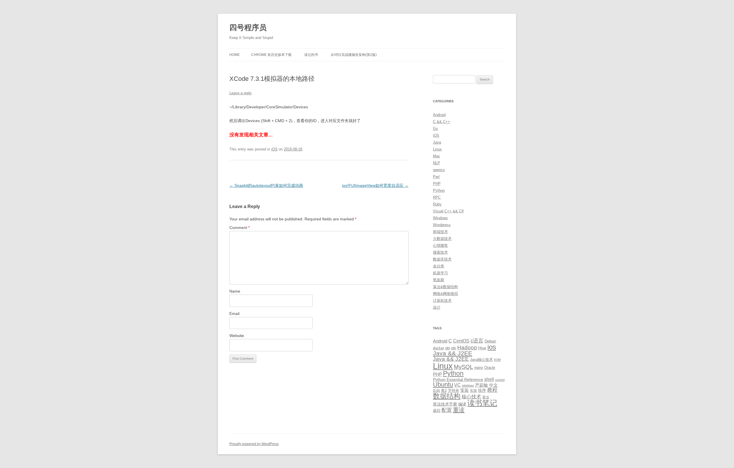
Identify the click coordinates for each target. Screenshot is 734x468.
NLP (436, 163)
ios (491, 347)
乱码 (436, 391)
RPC (437, 197)
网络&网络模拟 (445, 293)
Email (234, 313)
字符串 (453, 390)
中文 (493, 385)
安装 (464, 390)
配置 (447, 410)
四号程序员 (248, 27)
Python (439, 190)
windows (468, 385)
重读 (458, 410)
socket (500, 379)
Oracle (489, 367)
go (447, 347)
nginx (478, 367)
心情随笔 (440, 245)
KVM (497, 359)
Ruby (437, 204)
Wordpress (442, 225)
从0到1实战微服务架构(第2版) (354, 55)
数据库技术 (442, 259)
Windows (440, 218)
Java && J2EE (452, 353)
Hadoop (467, 347)
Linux (437, 149)
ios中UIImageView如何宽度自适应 (375, 185)
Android (439, 115)
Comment (239, 227)
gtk (453, 348)
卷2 (444, 390)
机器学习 (440, 273)
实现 (473, 391)
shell (489, 379)
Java (437, 142)
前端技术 (440, 232)
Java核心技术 (481, 359)
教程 (492, 390)
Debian (490, 341)
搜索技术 (440, 252)
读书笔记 (482, 403)
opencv (439, 170)
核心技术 (471, 397)
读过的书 (311, 55)
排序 (482, 390)
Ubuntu (443, 384)
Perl (436, 177)
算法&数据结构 (445, 287)
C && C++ (441, 122)
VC (457, 384)
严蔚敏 (481, 385)
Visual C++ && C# (448, 211)
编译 (462, 404)
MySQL (463, 367)
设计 (436, 307)
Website (236, 335)
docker (438, 348)
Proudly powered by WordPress (254, 444)
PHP (437, 183)
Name (234, 291)
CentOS (461, 340)
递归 (436, 410)
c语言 (477, 341)
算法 (485, 397)
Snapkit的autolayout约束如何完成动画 (266, 185)
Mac (436, 156)
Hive (482, 348)
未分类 (438, 266)
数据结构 (446, 396)
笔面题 (438, 280)
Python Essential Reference (458, 379)
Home (234, 55)
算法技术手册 (445, 404)
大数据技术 (442, 238)
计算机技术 (442, 300)
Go (435, 128)
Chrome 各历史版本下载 (271, 55)
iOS (274, 149)
